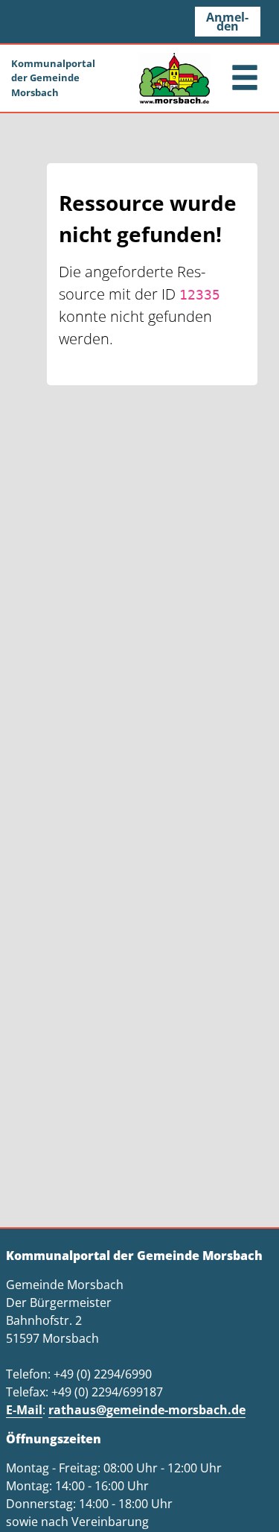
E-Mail (24, 1410)
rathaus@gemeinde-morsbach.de (147, 1410)
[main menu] (245, 79)
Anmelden (227, 21)
